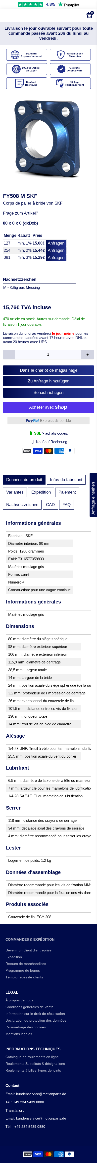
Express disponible (55, 420)
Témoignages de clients (24, 977)
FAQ (66, 504)
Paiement (67, 492)
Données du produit (24, 479)
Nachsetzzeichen (22, 504)
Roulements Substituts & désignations (35, 1064)
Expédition (41, 492)
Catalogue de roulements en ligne (32, 1057)
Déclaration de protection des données (35, 1020)
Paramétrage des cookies (25, 1027)
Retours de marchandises (25, 964)
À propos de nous (19, 1000)
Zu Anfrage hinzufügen (48, 381)
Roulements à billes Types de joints (33, 1070)
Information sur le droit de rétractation (35, 1014)
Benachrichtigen (48, 392)
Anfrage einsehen (93, 495)
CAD (50, 504)
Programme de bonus (22, 970)
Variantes (15, 492)
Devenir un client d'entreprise (28, 950)
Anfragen (56, 243)
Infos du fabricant (66, 479)
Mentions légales (18, 1034)
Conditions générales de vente (29, 1007)
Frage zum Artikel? (20, 213)
